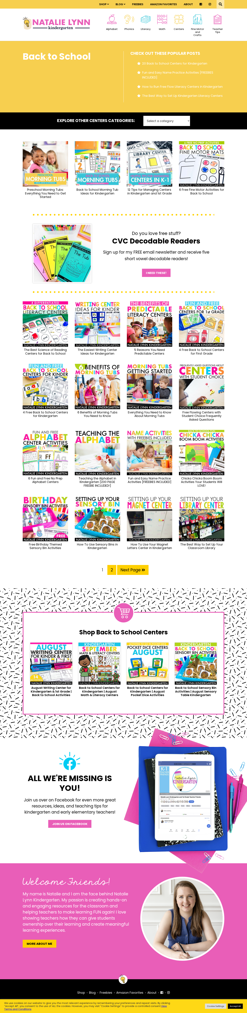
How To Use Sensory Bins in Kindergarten (97, 546)
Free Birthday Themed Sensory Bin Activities (45, 546)
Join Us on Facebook (69, 824)
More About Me (39, 944)
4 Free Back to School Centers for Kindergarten (45, 414)
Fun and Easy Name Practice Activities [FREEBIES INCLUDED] (149, 480)
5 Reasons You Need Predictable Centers (149, 352)
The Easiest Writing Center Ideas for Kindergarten (97, 352)
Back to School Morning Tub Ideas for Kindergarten (97, 191)
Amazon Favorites (163, 4)
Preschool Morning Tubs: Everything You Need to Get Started (45, 193)
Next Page (131, 570)
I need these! (156, 273)
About (188, 4)
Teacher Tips (217, 30)
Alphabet (112, 29)
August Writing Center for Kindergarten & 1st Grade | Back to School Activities (51, 691)
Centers (179, 29)
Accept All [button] (235, 1006)
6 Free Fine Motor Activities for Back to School (201, 191)
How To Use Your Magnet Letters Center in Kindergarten (149, 546)
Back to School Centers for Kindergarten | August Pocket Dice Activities (147, 691)
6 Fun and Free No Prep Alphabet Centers (45, 480)
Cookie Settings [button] (215, 1006)
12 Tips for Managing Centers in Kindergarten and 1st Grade (149, 191)
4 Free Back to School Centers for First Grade (201, 352)
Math (162, 29)
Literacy (146, 29)
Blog (119, 4)
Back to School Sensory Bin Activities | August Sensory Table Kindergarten (196, 691)
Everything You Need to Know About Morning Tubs (149, 414)
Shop (103, 4)
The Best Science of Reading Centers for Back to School (45, 352)
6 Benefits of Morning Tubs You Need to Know (97, 414)
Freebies (137, 4)
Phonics (129, 29)
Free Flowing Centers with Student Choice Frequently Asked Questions (201, 416)
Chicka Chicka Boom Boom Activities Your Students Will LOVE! (201, 482)
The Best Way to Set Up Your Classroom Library (201, 546)
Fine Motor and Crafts (197, 32)
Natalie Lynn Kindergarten (56, 23)
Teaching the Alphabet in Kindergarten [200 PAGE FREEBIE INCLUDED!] (97, 482)
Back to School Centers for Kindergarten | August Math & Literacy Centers (99, 691)
